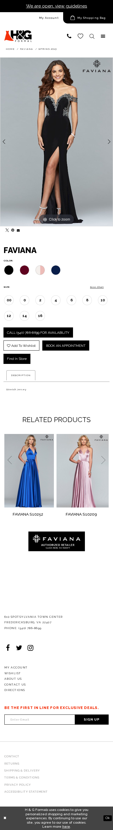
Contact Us (15, 684)
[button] (88, 17)
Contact (11, 756)
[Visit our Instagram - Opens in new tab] (30, 647)
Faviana (26, 48)
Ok (107, 818)
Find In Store (17, 359)
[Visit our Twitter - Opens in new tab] (19, 647)
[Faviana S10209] (83, 470)
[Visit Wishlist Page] (80, 36)
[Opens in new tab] (56, 541)
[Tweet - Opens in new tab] (6, 229)
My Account (49, 17)
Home (10, 48)
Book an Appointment (65, 346)
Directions (14, 690)
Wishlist (12, 673)
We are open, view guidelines (56, 6)
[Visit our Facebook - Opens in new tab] (7, 647)
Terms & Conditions (21, 777)
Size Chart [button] (97, 286)
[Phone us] (69, 36)
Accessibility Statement (26, 791)
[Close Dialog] (5, 818)
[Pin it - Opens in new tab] (12, 229)
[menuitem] (31, 17)
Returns (11, 763)
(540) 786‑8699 (30, 628)
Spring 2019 (48, 48)
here (66, 826)
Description (21, 375)
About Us (13, 678)
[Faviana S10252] (29, 470)
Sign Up (91, 719)
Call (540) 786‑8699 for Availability (38, 333)
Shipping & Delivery (22, 770)
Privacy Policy (17, 784)
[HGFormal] (18, 33)
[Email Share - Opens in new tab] (18, 229)
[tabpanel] (56, 142)
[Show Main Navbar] (103, 36)
